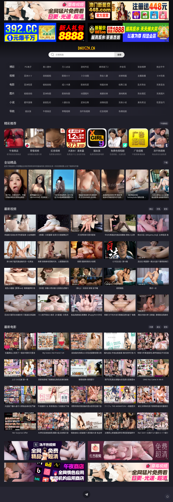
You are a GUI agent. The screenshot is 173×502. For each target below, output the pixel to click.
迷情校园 (104, 102)
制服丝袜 (104, 84)
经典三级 (123, 84)
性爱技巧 (161, 102)
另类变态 (161, 84)
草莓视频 (66, 111)
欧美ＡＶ (66, 75)
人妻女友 (66, 102)
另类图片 (161, 93)
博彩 (12, 67)
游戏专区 (85, 66)
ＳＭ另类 (161, 75)
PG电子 (28, 66)
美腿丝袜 (104, 93)
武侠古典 (85, 102)
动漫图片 (85, 93)
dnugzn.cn (86, 48)
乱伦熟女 (142, 84)
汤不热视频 (85, 111)
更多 (166, 209)
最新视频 (10, 209)
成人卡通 (66, 84)
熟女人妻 (104, 75)
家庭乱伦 (47, 102)
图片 (12, 93)
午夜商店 (47, 111)
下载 (166, 162)
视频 (12, 75)
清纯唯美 (123, 93)
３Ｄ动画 (85, 75)
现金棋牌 (142, 66)
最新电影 (10, 327)
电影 (12, 84)
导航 (12, 111)
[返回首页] (167, 496)
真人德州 (47, 66)
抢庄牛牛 (161, 66)
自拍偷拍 (47, 75)
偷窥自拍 (28, 93)
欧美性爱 (85, 84)
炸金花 (123, 66)
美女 (151, 209)
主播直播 (142, 75)
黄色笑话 (142, 102)
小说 (12, 102)
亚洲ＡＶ (28, 75)
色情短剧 (123, 111)
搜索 (119, 54)
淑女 (158, 327)
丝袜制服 (123, 75)
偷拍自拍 (47, 84)
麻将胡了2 (103, 66)
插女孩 (28, 111)
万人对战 (66, 66)
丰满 (151, 327)
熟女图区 (142, 93)
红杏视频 (104, 111)
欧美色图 (66, 93)
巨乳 (158, 209)
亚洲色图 (47, 93)
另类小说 (123, 102)
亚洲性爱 (28, 84)
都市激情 (28, 102)
